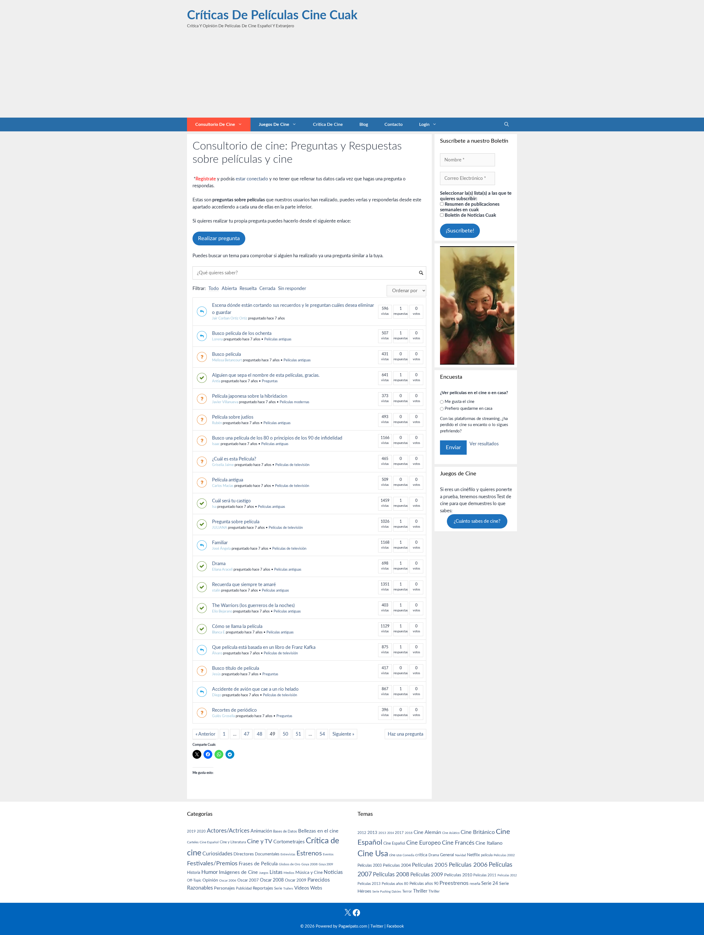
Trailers (288, 888)
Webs (316, 888)
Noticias (333, 872)
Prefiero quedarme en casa (468, 408)
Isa (214, 507)
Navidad (460, 855)
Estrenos (309, 853)
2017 (399, 833)
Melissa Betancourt (227, 360)
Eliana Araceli (222, 569)
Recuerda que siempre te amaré (244, 584)
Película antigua (227, 480)
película (487, 855)
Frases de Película (258, 863)
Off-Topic (194, 880)
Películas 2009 (426, 874)
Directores (243, 854)
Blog (363, 124)
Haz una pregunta (405, 734)
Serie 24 (489, 883)
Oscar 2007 (248, 880)
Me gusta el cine (459, 402)
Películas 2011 (484, 875)
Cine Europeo (423, 843)
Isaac (216, 444)
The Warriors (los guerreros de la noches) (253, 605)
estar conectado (252, 179)
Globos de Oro (289, 864)
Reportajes (263, 888)
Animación (261, 831)
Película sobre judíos (232, 417)
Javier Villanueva (225, 402)
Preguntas (270, 381)
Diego (216, 695)
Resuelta (248, 288)
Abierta (229, 288)
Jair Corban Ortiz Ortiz (229, 318)
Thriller (420, 891)
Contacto (393, 124)
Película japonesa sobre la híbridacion (249, 396)
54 (322, 734)
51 (298, 734)
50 (285, 734)
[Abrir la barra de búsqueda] (506, 124)
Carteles (193, 842)
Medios (289, 872)
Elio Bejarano (222, 611)
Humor (209, 872)
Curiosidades (217, 854)
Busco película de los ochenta (241, 333)
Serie (278, 888)
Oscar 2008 (272, 880)
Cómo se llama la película (237, 626)
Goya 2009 (326, 864)
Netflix (473, 855)
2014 (390, 832)
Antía (216, 381)
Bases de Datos (285, 831)
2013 (372, 833)
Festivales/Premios (212, 863)
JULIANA (219, 528)
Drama (219, 563)
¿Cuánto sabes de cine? (477, 521)
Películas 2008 (391, 874)
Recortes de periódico (234, 710)
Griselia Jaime (223, 465)
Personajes (224, 888)
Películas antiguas (278, 339)
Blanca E (218, 632)
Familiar (220, 542)
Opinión (210, 880)
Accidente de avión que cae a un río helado (255, 689)
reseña (475, 884)
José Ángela (221, 549)
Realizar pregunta (219, 238)
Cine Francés (458, 843)
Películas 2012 (507, 875)
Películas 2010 (458, 875)
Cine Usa (373, 854)
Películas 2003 (370, 866)
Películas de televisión (292, 465)
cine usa (395, 855)
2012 (362, 833)
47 (246, 734)
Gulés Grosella (223, 716)
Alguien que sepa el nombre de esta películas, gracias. (266, 375)
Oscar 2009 (295, 880)
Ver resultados (484, 443)
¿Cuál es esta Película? (234, 459)
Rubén (217, 423)
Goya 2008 (309, 864)
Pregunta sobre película (235, 521)
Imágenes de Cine (238, 872)
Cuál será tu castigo (231, 500)
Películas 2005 (430, 865)
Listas (276, 872)
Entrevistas (287, 854)
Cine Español (209, 842)
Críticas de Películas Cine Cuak (272, 15)
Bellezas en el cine (318, 831)
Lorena (217, 339)
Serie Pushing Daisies (386, 891)
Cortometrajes (289, 841)
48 (259, 734)
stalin (216, 590)
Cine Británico (478, 832)
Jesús (216, 674)
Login (424, 124)
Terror (407, 891)
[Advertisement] (352, 76)
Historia (193, 873)
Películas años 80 (395, 884)
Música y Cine (309, 872)
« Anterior (205, 734)
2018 (409, 832)
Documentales (267, 854)
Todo (213, 288)
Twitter (376, 926)
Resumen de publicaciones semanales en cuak (469, 207)
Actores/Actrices (228, 831)
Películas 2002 (504, 855)
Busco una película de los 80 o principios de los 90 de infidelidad (277, 438)
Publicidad (244, 888)
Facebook (395, 926)
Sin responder (292, 288)
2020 (201, 831)
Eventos (328, 854)
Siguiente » (343, 734)
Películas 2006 (468, 865)
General (447, 855)
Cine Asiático (451, 832)
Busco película (226, 354)
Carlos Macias (222, 486)
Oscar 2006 (227, 880)
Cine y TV (259, 841)
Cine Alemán (427, 832)
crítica (421, 855)
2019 (191, 831)
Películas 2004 (397, 865)
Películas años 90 (423, 884)
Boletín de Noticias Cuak (470, 215)
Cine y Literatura (233, 842)
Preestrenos (454, 883)
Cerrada (267, 288)
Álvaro (217, 653)
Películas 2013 (369, 883)
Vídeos (301, 888)
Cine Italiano (488, 843)
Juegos (263, 872)
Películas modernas (294, 402)
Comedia (408, 855)
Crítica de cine (328, 124)
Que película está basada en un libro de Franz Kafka (263, 647)
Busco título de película (235, 668)
